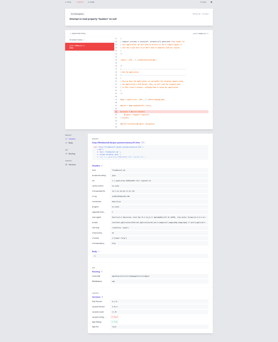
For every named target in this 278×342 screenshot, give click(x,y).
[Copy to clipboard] (206, 147)
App (66, 150)
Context (68, 161)
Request (68, 135)
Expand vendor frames (79, 33)
